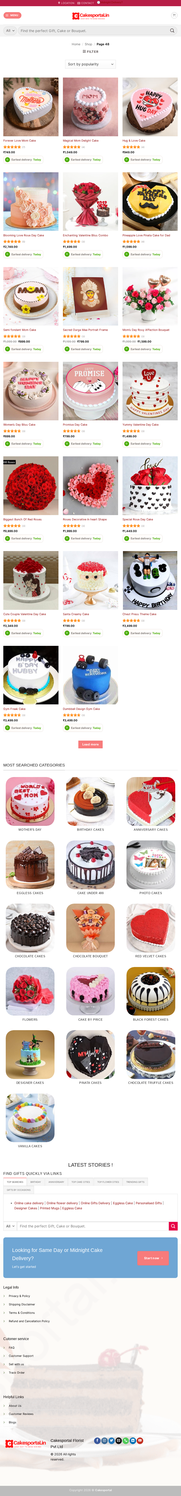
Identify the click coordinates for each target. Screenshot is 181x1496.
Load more (90, 744)
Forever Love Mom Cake (19, 140)
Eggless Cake (123, 1203)
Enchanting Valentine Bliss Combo (85, 235)
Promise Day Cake (75, 424)
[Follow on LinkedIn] (133, 1440)
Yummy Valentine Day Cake (140, 424)
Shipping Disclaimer (22, 1304)
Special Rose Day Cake (138, 519)
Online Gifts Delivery (95, 1203)
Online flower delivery (62, 1203)
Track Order (17, 1372)
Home (76, 44)
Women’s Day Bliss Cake (19, 424)
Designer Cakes (25, 1208)
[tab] (15, 1182)
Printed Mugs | (50, 1208)
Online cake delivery (29, 1203)
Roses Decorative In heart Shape (85, 519)
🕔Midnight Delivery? (110, 2)
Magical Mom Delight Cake (80, 140)
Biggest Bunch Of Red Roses (22, 519)
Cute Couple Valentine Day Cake (24, 614)
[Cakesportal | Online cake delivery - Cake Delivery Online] (90, 15)
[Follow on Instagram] (104, 1440)
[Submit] (172, 30)
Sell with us (16, 1364)
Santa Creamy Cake (76, 614)
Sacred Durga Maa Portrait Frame (85, 330)
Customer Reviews (21, 1414)
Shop (88, 44)
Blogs (12, 1422)
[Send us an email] (118, 1440)
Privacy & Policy (19, 1296)
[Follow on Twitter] (111, 1440)
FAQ (12, 1347)
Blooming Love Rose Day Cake (23, 235)
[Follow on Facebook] (97, 1440)
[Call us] (126, 1440)
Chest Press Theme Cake (139, 614)
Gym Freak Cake (14, 709)
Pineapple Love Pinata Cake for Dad (146, 235)
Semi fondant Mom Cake (19, 330)
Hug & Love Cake (134, 140)
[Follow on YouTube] (140, 1440)
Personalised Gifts (149, 1203)
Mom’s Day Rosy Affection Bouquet (146, 330)
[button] (12, 15)
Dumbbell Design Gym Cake (81, 709)
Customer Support (21, 1356)
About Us (15, 1405)
